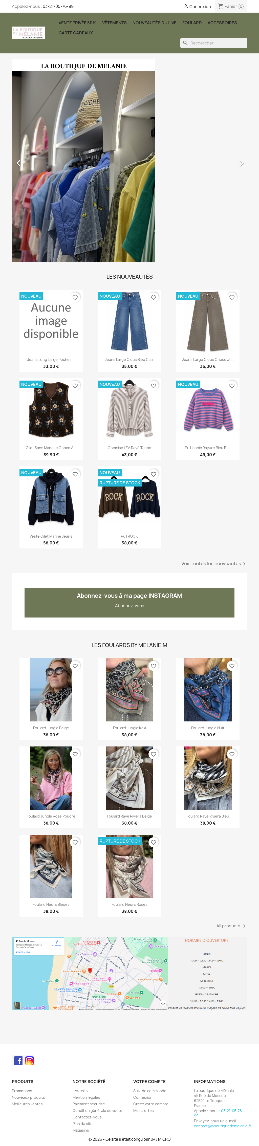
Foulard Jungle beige (51, 727)
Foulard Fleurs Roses (129, 904)
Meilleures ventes (27, 1103)
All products (232, 926)
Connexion (143, 1097)
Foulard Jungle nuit (207, 727)
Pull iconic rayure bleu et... (208, 447)
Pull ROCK (129, 536)
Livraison (80, 1090)
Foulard (192, 23)
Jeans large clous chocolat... (208, 359)
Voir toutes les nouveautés (214, 564)
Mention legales (86, 1097)
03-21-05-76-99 (58, 6)
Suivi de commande (149, 1090)
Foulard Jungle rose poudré (51, 816)
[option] (129, 160)
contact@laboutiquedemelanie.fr (222, 1125)
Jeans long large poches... (51, 359)
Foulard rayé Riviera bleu (207, 816)
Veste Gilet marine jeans (51, 536)
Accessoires (222, 23)
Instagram (29, 1060)
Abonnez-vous (129, 605)
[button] (29, 160)
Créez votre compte (150, 1103)
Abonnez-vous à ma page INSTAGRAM (129, 596)
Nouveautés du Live (155, 23)
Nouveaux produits (28, 1097)
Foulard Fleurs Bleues (51, 904)
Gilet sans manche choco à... (51, 447)
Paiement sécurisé (89, 1103)
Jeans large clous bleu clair (129, 359)
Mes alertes (143, 1110)
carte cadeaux (76, 33)
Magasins (81, 1130)
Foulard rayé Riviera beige (129, 816)
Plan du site (83, 1123)
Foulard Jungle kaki (129, 727)
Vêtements (114, 23)
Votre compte (149, 1081)
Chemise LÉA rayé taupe (129, 447)
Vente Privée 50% (77, 23)
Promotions (22, 1090)
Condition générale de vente (97, 1110)
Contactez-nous (87, 1117)
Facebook (17, 1060)
